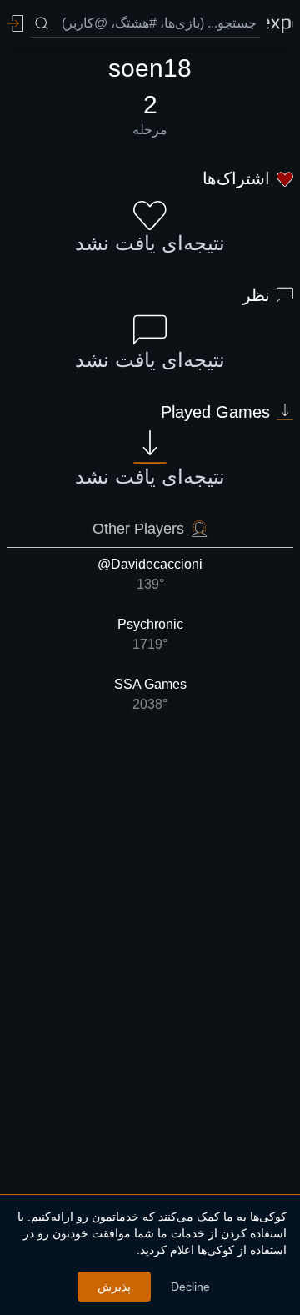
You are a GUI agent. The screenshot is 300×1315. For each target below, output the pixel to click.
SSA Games (150, 694)
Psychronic (150, 634)
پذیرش (114, 1286)
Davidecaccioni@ (150, 574)
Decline (190, 1286)
